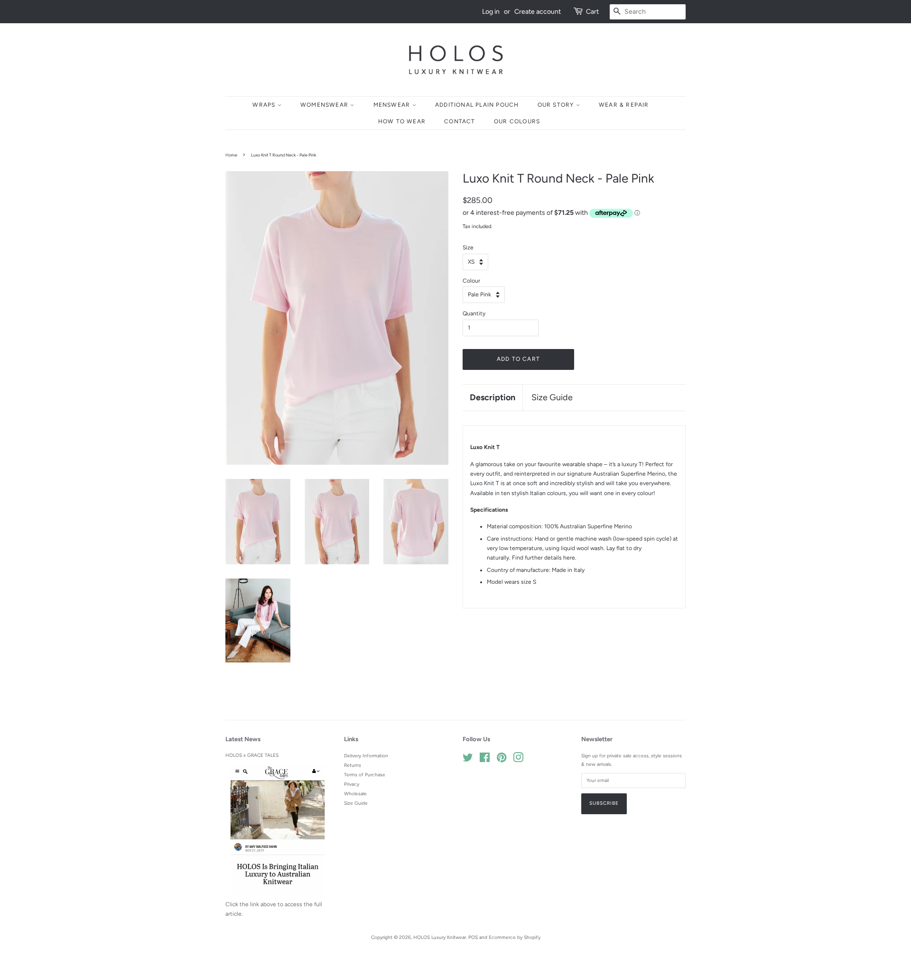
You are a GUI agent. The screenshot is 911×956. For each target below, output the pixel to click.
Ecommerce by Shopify (514, 937)
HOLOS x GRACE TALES (252, 755)
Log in (491, 12)
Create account (537, 12)
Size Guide (552, 397)
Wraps (264, 104)
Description (492, 397)
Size (468, 247)
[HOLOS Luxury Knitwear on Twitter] (468, 760)
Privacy (351, 784)
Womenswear (325, 104)
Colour (471, 280)
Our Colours (517, 121)
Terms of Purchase (364, 775)
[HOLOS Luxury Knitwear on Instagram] (518, 760)
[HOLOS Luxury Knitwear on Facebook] (484, 760)
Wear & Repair (624, 104)
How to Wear (402, 121)
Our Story (557, 104)
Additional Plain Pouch (477, 104)
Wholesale (355, 794)
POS (473, 937)
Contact (459, 121)
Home (231, 154)
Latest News (242, 739)
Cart (592, 12)
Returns (352, 765)
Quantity (474, 313)
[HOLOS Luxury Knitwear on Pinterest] (501, 760)
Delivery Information (366, 756)
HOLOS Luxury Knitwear (439, 937)
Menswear (392, 104)
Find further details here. (544, 557)
